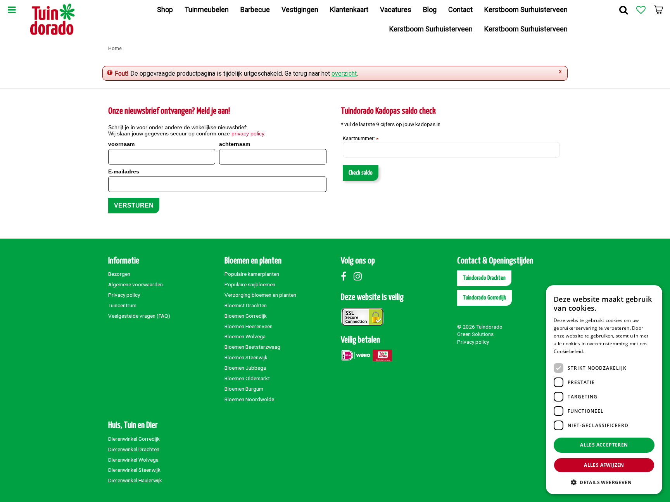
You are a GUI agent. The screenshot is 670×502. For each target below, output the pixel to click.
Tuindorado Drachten (484, 278)
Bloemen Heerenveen (248, 326)
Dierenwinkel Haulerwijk (135, 480)
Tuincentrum (122, 305)
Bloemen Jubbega (245, 368)
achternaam (234, 144)
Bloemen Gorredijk (245, 316)
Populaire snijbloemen (249, 284)
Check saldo (361, 173)
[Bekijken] (658, 10)
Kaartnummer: (360, 138)
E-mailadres (123, 171)
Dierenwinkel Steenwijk (134, 470)
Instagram (359, 276)
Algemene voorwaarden (135, 284)
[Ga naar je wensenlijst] (641, 10)
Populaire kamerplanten (251, 274)
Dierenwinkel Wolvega (133, 460)
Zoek (623, 10)
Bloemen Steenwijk (246, 357)
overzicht (344, 73)
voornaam (121, 144)
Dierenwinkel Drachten (133, 449)
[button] (604, 482)
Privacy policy (124, 295)
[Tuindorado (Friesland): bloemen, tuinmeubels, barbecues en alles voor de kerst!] (52, 19)
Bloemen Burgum (243, 389)
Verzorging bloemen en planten (260, 295)
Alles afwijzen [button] (604, 465)
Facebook (346, 276)
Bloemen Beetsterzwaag (252, 347)
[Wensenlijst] (641, 10)
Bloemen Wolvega (245, 336)
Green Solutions (475, 334)
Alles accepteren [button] (604, 444)
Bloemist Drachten (245, 305)
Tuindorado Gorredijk (484, 298)
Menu (11, 10)
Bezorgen (119, 274)
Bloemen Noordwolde (249, 399)
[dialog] (604, 389)
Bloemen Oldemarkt (247, 378)
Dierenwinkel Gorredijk (134, 439)
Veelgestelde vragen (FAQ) (139, 316)
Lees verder (598, 351)
